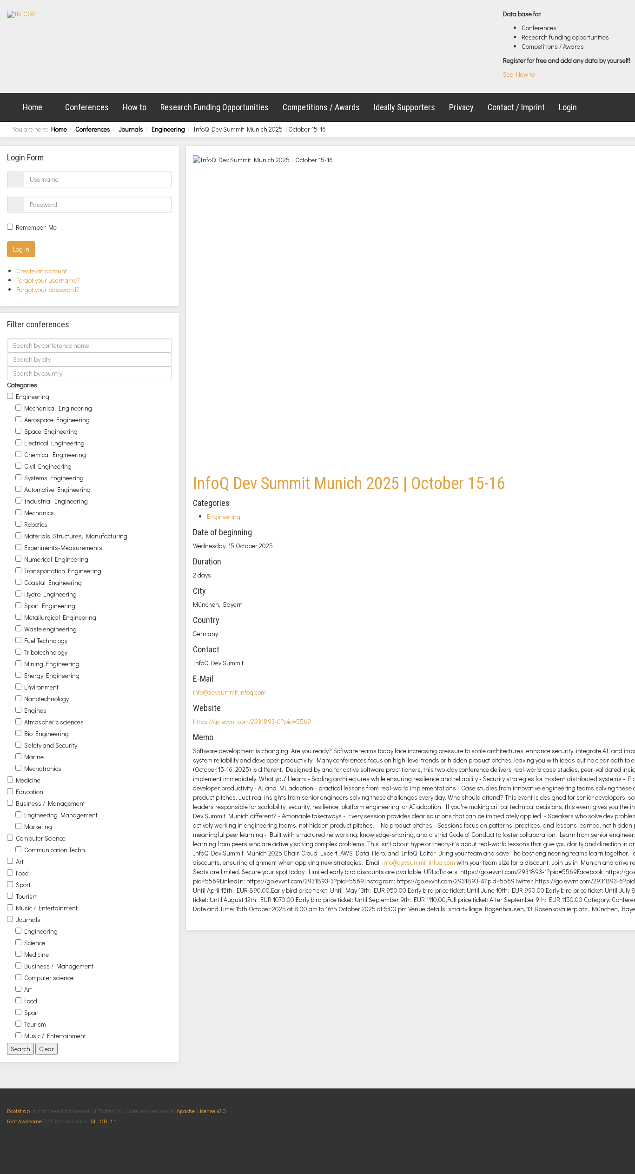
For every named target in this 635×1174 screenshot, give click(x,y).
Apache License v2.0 (201, 1110)
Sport (23, 884)
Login (568, 107)
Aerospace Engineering (57, 419)
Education (29, 791)
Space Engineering (51, 431)
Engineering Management (61, 814)
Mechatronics (42, 768)
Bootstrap (18, 1110)
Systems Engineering (54, 477)
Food (22, 873)
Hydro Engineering (50, 594)
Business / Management (50, 803)
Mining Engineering (51, 663)
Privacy (461, 107)
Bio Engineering (46, 733)
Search (20, 1048)
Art (20, 861)
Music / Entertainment (47, 907)
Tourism (27, 896)
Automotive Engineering (57, 489)
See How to (519, 74)
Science (34, 942)
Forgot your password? (47, 289)
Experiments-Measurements (63, 547)
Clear (46, 1048)
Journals (131, 129)
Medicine (28, 780)
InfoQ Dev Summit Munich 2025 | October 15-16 (349, 483)
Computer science (48, 977)
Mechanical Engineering (58, 408)
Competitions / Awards (321, 107)
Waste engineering (50, 628)
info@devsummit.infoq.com (229, 692)
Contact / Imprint (516, 107)
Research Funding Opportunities (214, 107)
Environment (41, 687)
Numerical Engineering (56, 559)
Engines (35, 710)
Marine (34, 756)
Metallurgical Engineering (60, 617)
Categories (22, 384)
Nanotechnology (46, 698)
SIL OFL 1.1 (103, 1121)
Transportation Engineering (62, 570)
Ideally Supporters (404, 107)
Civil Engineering (48, 466)
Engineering (168, 129)
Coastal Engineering (53, 582)
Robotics (35, 524)
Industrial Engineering (56, 501)
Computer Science (41, 838)
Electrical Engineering (54, 442)
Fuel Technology (45, 640)
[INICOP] (21, 14)
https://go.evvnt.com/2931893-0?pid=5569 (252, 721)
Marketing (38, 826)
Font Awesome (24, 1121)
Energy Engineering (51, 675)
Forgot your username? (48, 280)
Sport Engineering (49, 605)
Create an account (42, 270)
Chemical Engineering (55, 454)
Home (32, 107)
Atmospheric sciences (54, 721)
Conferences (87, 107)
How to (134, 107)
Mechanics (39, 512)
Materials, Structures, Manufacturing (75, 535)
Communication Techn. (55, 849)
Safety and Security (50, 745)
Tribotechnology (45, 652)
